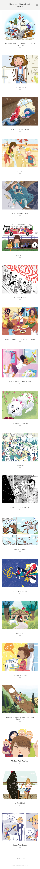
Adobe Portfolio (23, 865)
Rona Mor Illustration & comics (20, 5)
